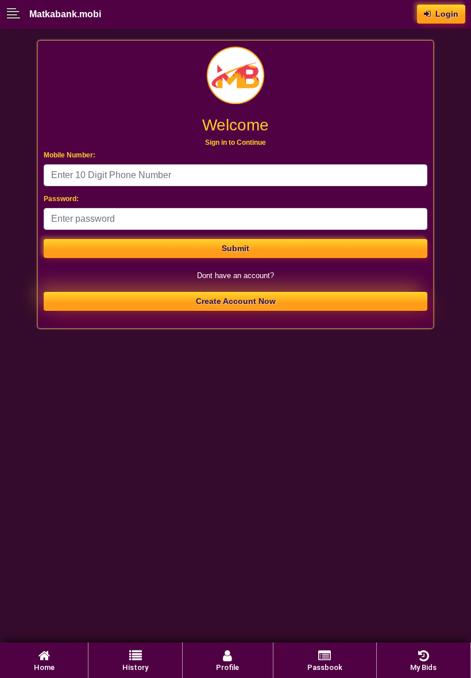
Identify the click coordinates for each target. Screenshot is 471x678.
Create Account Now (236, 301)
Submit (235, 248)
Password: (61, 198)
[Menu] (17, 14)
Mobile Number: (69, 155)
